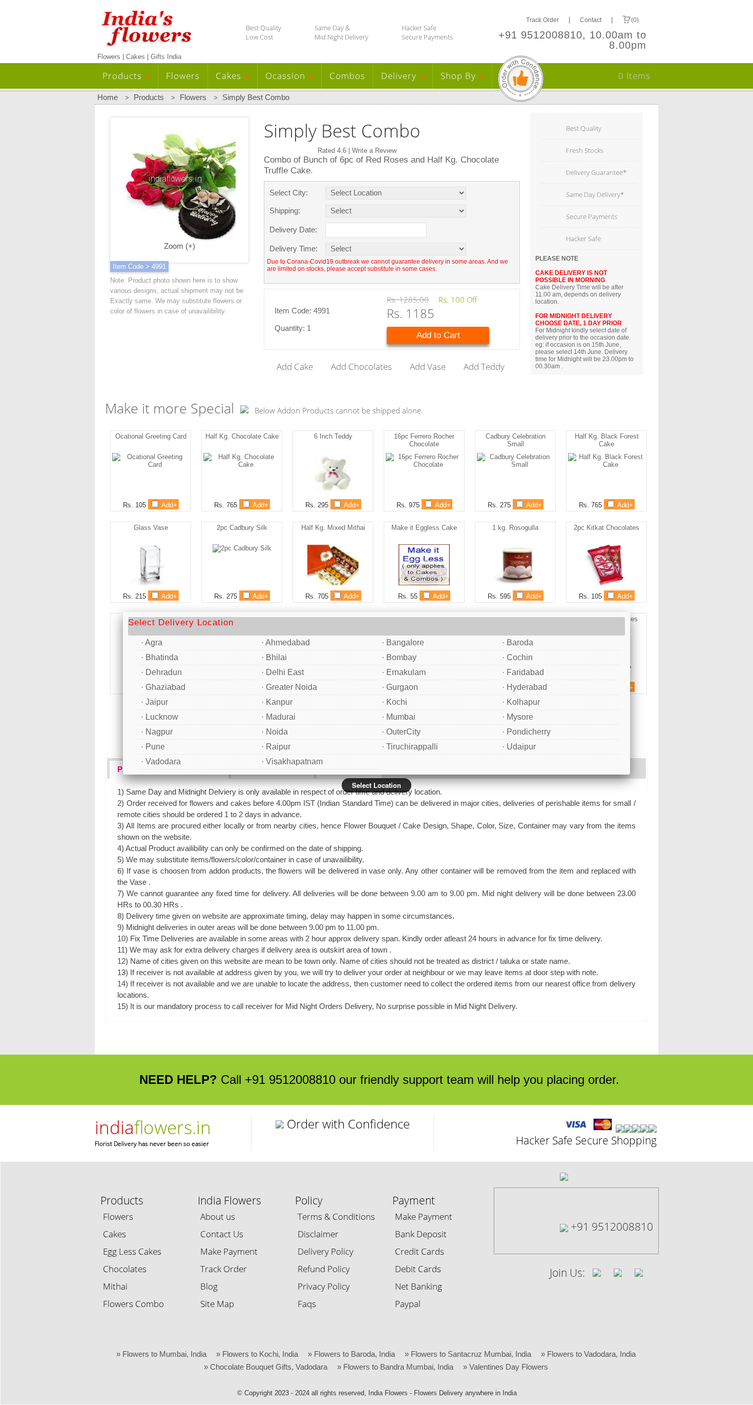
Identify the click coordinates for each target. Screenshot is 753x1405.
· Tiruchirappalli (410, 746)
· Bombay (399, 657)
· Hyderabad (524, 687)
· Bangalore (403, 642)
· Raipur (275, 746)
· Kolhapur (521, 702)
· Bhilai (274, 657)
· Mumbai (398, 717)
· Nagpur (157, 731)
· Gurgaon (400, 687)
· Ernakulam (404, 672)
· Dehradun (161, 672)
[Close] (630, 612)
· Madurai (278, 717)
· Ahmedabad (285, 642)
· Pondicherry (526, 731)
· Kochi (394, 702)
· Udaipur (519, 746)
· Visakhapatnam (292, 761)
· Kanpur (276, 702)
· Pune (153, 746)
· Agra (151, 642)
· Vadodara (161, 761)
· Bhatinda (159, 657)
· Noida (274, 731)
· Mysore (517, 717)
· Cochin (517, 657)
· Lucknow (159, 717)
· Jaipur (154, 702)
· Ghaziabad (163, 687)
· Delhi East (282, 672)
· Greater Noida (289, 687)
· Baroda (517, 642)
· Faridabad (523, 672)
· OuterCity (401, 731)
